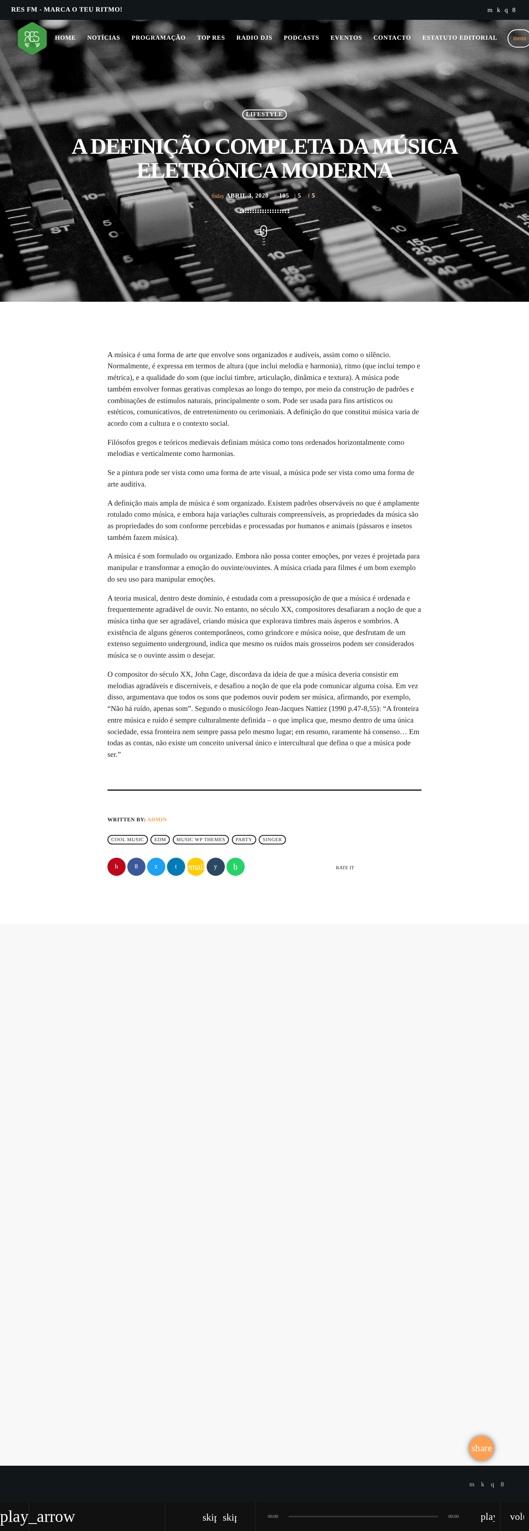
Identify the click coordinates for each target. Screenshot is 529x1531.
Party (244, 840)
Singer (272, 840)
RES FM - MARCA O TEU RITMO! (66, 9)
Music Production (310, 1323)
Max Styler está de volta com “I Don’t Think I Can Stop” (180, 1256)
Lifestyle (264, 114)
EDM (160, 840)
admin (157, 819)
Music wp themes (200, 840)
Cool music (127, 840)
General (134, 1228)
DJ (240, 1026)
